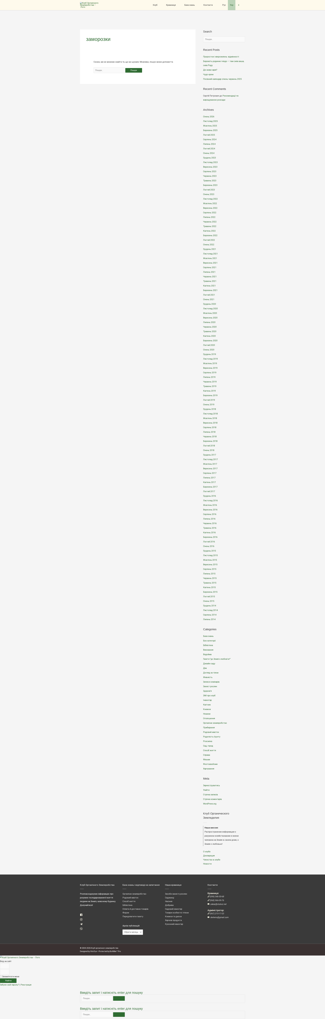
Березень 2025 (210, 130)
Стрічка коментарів (212, 799)
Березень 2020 (210, 340)
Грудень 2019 (209, 354)
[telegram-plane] (82, 925)
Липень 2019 (209, 377)
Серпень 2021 (209, 267)
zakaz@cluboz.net (218, 904)
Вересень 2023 (210, 167)
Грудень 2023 (209, 158)
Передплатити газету (133, 916)
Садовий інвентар (173, 909)
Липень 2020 (209, 322)
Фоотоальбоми (210, 764)
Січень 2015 (208, 601)
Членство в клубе (211, 860)
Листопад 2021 (210, 254)
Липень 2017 (209, 477)
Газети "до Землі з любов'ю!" (217, 659)
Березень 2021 (210, 290)
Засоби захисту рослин (176, 894)
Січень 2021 (208, 299)
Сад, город (208, 746)
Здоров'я (207, 691)
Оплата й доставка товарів (135, 909)
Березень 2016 (210, 537)
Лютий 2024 (209, 148)
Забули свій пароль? (10, 985)
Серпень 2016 (209, 514)
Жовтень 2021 (210, 258)
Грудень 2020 (209, 304)
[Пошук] (119, 998)
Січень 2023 (208, 194)
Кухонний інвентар (174, 924)
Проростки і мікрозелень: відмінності (221, 56)
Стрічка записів (210, 794)
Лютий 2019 (209, 400)
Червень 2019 (210, 382)
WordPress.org (209, 804)
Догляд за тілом (210, 673)
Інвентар (207, 700)
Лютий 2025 (209, 135)
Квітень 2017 (209, 482)
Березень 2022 (210, 235)
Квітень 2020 (209, 336)
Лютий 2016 (209, 541)
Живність (207, 677)
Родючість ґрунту (211, 736)
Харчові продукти (173, 920)
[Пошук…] (97, 998)
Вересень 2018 (210, 423)
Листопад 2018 (210, 414)
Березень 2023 (210, 185)
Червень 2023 (210, 176)
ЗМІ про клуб (209, 695)
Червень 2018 (210, 436)
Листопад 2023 (210, 162)
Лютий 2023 (209, 190)
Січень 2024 (208, 153)
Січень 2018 (208, 450)
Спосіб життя (209, 750)
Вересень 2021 (210, 263)
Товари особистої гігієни (177, 912)
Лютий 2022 (209, 240)
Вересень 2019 (210, 368)
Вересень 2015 (210, 564)
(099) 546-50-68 (217, 896)
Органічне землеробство (215, 723)
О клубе (206, 851)
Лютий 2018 (209, 445)
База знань (208, 636)
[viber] (82, 929)
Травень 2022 (209, 226)
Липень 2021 (209, 272)
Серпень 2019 (209, 372)
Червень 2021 (210, 276)
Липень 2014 (209, 619)
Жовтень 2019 (210, 363)
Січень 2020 (208, 350)
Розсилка (207, 741)
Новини (206, 714)
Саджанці (169, 897)
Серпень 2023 (209, 171)
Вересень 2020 (210, 318)
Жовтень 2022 (210, 203)
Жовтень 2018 (210, 418)
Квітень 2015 (209, 587)
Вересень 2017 (210, 468)
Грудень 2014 (209, 605)
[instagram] (82, 920)
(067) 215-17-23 (217, 913)
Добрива (169, 905)
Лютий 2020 (209, 345)
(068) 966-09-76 (217, 900)
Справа (206, 755)
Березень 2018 (210, 441)
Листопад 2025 (210, 121)
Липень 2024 (209, 144)
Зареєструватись (211, 785)
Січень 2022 (208, 244)
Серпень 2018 (209, 427)
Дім (205, 668)
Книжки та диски (173, 916)
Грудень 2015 (209, 551)
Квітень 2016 (209, 532)
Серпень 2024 (209, 139)
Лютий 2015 (209, 596)
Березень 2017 (210, 487)
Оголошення (209, 718)
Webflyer (93, 951)
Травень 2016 (209, 528)
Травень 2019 (209, 386)
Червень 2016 (210, 523)
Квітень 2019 (209, 391)
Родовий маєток (211, 732)
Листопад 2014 (210, 610)
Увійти (206, 790)
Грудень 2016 (209, 496)
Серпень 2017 (209, 473)
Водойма (207, 654)
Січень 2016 (208, 546)
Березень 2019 (210, 395)
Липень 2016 (209, 519)
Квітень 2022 (209, 231)
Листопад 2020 (210, 308)
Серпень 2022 (209, 212)
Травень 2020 (209, 331)
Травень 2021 (209, 281)
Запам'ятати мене (10, 976)
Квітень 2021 (209, 286)
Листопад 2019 (210, 359)
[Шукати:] (109, 70)
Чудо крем (208, 74)
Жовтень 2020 (210, 313)
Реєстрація (26, 985)
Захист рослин (210, 686)
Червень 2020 (210, 327)
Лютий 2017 (209, 491)
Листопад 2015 (210, 555)
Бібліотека (208, 645)
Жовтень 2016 (210, 505)
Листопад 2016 (210, 500)
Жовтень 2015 (210, 560)
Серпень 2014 (209, 615)
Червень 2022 (210, 222)
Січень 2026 (208, 116)
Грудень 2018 (209, 409)
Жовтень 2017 (210, 464)
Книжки (207, 709)
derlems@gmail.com (219, 917)
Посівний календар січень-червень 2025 (222, 79)
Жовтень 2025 (210, 126)
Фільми (206, 759)
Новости (207, 864)
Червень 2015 (210, 578)
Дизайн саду (209, 663)
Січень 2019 (208, 404)
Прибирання (209, 727)
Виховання (208, 650)
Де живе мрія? (210, 70)
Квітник (207, 704)
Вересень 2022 (210, 208)
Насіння (168, 901)
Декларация (209, 855)
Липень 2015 (209, 573)
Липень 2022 (209, 217)
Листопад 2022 (210, 199)
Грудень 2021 (209, 249)
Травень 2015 (209, 583)
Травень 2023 (209, 180)
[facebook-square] (82, 915)
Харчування (208, 768)
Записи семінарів (211, 682)
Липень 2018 (209, 432)
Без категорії (209, 641)
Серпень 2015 (209, 569)
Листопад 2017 (210, 459)
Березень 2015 (210, 592)
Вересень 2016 (210, 509)
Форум (126, 912)
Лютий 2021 (209, 295)
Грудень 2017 (209, 455)
